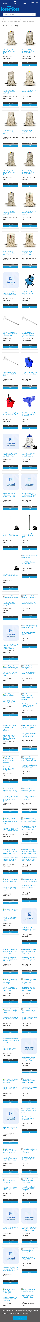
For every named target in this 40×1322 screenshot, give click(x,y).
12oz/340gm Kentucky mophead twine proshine (29, 212)
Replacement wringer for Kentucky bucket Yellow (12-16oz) (28, 1059)
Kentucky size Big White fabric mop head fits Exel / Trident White (29, 859)
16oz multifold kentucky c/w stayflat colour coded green (29, 798)
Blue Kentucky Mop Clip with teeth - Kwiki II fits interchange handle (29, 1228)
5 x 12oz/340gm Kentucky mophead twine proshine (28, 253)
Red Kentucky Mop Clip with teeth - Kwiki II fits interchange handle (10, 1269)
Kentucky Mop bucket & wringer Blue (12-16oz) (29, 293)
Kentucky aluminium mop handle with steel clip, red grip (10, 988)
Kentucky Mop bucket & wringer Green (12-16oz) (10, 889)
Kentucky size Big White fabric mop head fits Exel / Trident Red (10, 859)
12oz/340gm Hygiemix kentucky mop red (10, 701)
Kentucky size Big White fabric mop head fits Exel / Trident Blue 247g (10, 829)
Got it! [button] (20, 1318)
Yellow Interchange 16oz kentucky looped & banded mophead (29, 495)
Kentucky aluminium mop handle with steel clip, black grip (10, 333)
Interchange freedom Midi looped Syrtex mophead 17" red (10, 454)
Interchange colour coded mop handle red (10, 575)
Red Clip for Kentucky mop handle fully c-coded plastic (28, 1118)
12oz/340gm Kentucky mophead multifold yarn (10, 172)
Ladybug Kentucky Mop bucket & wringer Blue (29, 373)
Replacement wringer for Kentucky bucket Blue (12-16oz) (10, 1048)
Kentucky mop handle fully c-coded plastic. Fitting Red (10, 1188)
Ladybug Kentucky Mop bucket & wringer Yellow (29, 1018)
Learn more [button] (25, 1313)
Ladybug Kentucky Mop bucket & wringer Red (10, 413)
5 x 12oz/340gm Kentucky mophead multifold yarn (9, 212)
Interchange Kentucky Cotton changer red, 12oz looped (10, 1298)
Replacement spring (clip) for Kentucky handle (9, 374)
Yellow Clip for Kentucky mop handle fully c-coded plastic (10, 1158)
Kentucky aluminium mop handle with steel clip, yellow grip (29, 988)
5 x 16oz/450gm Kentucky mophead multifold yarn (9, 91)
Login (25, 3)
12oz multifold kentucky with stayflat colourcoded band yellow (10, 798)
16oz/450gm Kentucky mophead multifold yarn (10, 51)
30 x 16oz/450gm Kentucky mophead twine (9, 132)
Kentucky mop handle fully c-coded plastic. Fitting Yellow (29, 1188)
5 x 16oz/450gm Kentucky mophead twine (28, 132)
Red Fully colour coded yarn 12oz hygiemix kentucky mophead (29, 735)
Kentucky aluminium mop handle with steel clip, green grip (29, 959)
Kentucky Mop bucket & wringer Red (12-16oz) (29, 887)
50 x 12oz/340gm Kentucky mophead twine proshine (9, 253)
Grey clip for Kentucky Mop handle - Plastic (10, 1128)
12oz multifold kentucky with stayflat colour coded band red (29, 766)
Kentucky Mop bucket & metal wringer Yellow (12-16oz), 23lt (29, 929)
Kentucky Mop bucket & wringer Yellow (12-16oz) (10, 918)
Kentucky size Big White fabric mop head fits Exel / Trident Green (29, 827)
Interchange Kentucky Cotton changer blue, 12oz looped (29, 1258)
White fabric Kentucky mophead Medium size (29, 603)
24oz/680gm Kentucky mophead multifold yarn (10, 673)
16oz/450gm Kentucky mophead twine (29, 91)
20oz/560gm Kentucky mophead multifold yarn (29, 633)
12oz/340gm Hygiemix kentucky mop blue (29, 673)
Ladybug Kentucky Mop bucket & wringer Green (10, 1017)
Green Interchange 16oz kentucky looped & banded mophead (10, 495)
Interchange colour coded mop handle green (28, 535)
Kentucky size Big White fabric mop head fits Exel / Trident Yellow (10, 293)
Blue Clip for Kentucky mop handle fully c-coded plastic (29, 414)
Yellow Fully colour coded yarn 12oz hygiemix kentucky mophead (9, 769)
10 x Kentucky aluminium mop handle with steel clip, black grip (29, 334)
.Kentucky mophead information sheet (28, 1296)
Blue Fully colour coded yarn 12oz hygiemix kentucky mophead (29, 705)
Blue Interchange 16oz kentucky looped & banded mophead (29, 454)
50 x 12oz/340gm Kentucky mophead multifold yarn (28, 172)
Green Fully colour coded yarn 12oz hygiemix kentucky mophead (9, 737)
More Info (11, 63)
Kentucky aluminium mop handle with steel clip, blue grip (10, 959)
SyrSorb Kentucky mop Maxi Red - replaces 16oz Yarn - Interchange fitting (10, 646)
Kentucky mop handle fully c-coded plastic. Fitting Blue (10, 1088)
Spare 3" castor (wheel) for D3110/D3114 (10, 1228)
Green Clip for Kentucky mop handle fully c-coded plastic (29, 1088)
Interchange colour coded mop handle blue (10, 534)
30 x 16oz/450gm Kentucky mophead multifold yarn (28, 51)
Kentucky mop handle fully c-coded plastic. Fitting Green (29, 1158)
